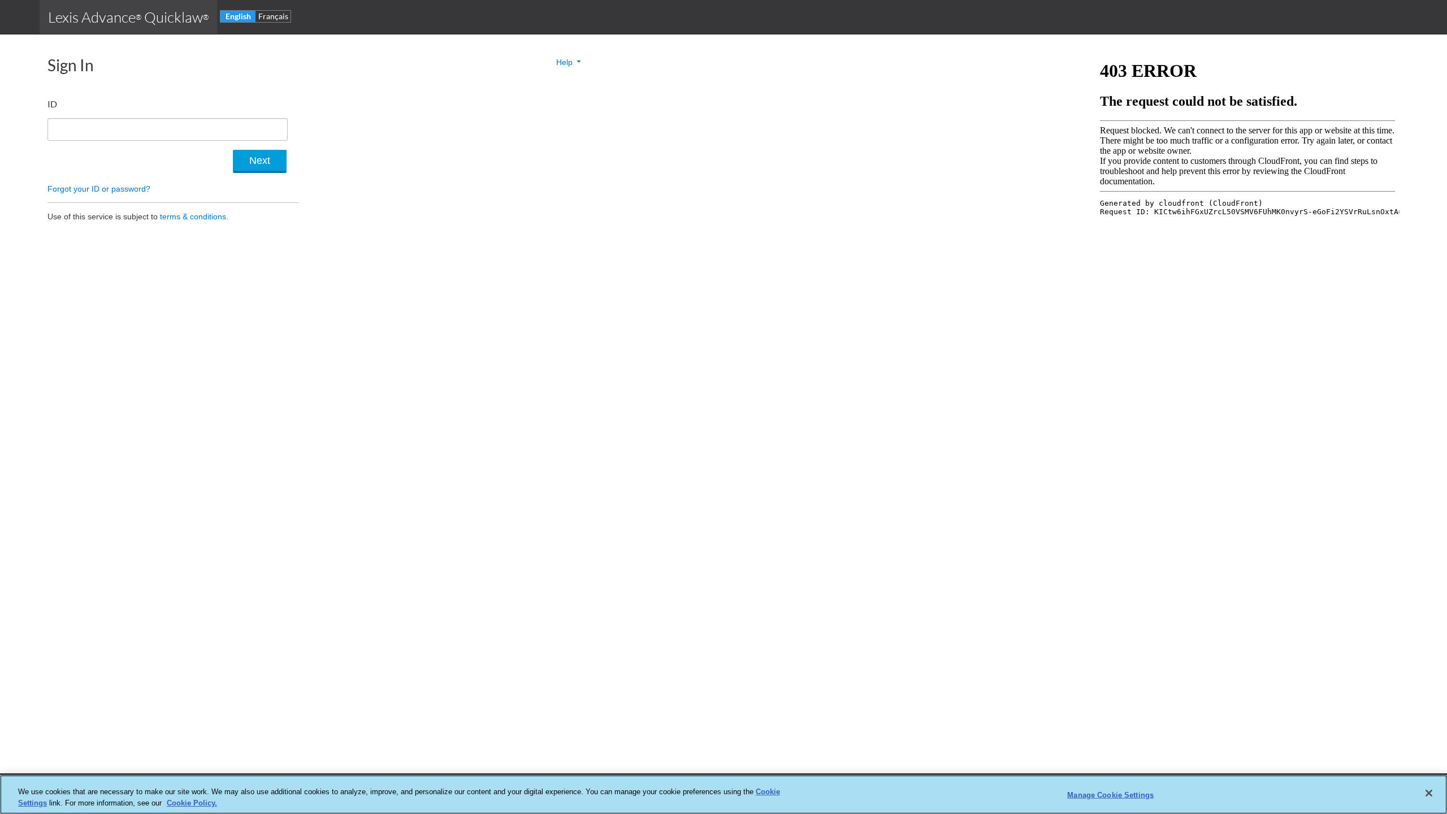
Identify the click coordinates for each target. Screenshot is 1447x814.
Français (273, 16)
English (238, 16)
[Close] (1428, 793)
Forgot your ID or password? (98, 188)
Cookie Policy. (192, 802)
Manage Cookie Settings (1110, 795)
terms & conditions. (194, 216)
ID (52, 103)
